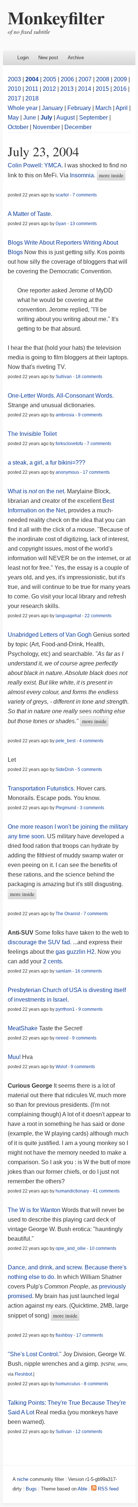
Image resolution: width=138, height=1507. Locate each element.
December (78, 127)
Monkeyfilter (56, 17)
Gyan (61, 223)
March (103, 108)
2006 (67, 79)
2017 (14, 98)
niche (22, 1479)
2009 (120, 79)
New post (48, 57)
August (65, 117)
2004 (32, 79)
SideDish (65, 769)
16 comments (88, 971)
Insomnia (82, 175)
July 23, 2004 (43, 151)
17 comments (96, 472)
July (46, 117)
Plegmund (66, 807)
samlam (63, 971)
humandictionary (72, 1191)
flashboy (64, 1335)
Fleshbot (23, 1374)
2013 (67, 89)
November (46, 127)
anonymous (67, 472)
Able (82, 1489)
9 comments (90, 414)
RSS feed (107, 1489)
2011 (31, 89)
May (13, 117)
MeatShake (23, 1028)
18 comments (88, 376)
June (29, 117)
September (93, 117)
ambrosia (65, 414)
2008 (102, 79)
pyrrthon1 (65, 1009)
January (52, 108)
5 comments (90, 769)
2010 (14, 89)
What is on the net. (37, 491)
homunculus (68, 1383)
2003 (14, 79)
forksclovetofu (69, 443)
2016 (120, 89)
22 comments (98, 615)
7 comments (84, 195)
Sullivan (64, 376)
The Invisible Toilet (32, 434)
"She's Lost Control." (34, 1354)
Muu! (14, 1057)
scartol (62, 195)
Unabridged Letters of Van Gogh (50, 635)
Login (23, 57)
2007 (85, 79)
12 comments (88, 1431)
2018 (32, 98)
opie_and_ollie (71, 1248)
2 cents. (53, 961)
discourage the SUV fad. (39, 942)
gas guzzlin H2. (76, 952)
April (122, 108)
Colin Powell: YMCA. (35, 165)
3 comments (92, 807)
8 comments (96, 1383)
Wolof (61, 1066)
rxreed (62, 1038)
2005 (49, 79)
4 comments (91, 740)
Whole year (23, 108)
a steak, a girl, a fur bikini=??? (46, 462)
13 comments (83, 223)
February (79, 108)
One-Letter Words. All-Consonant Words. (61, 395)
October (18, 127)
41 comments (106, 1191)
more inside (111, 175)
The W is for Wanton (35, 1210)
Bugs (31, 1489)
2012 (49, 89)
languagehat (68, 615)
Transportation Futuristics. (41, 788)
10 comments (102, 1248)
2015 (102, 89)
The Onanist (68, 913)
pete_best (65, 740)
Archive (76, 57)
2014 (84, 89)
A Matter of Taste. (30, 214)
